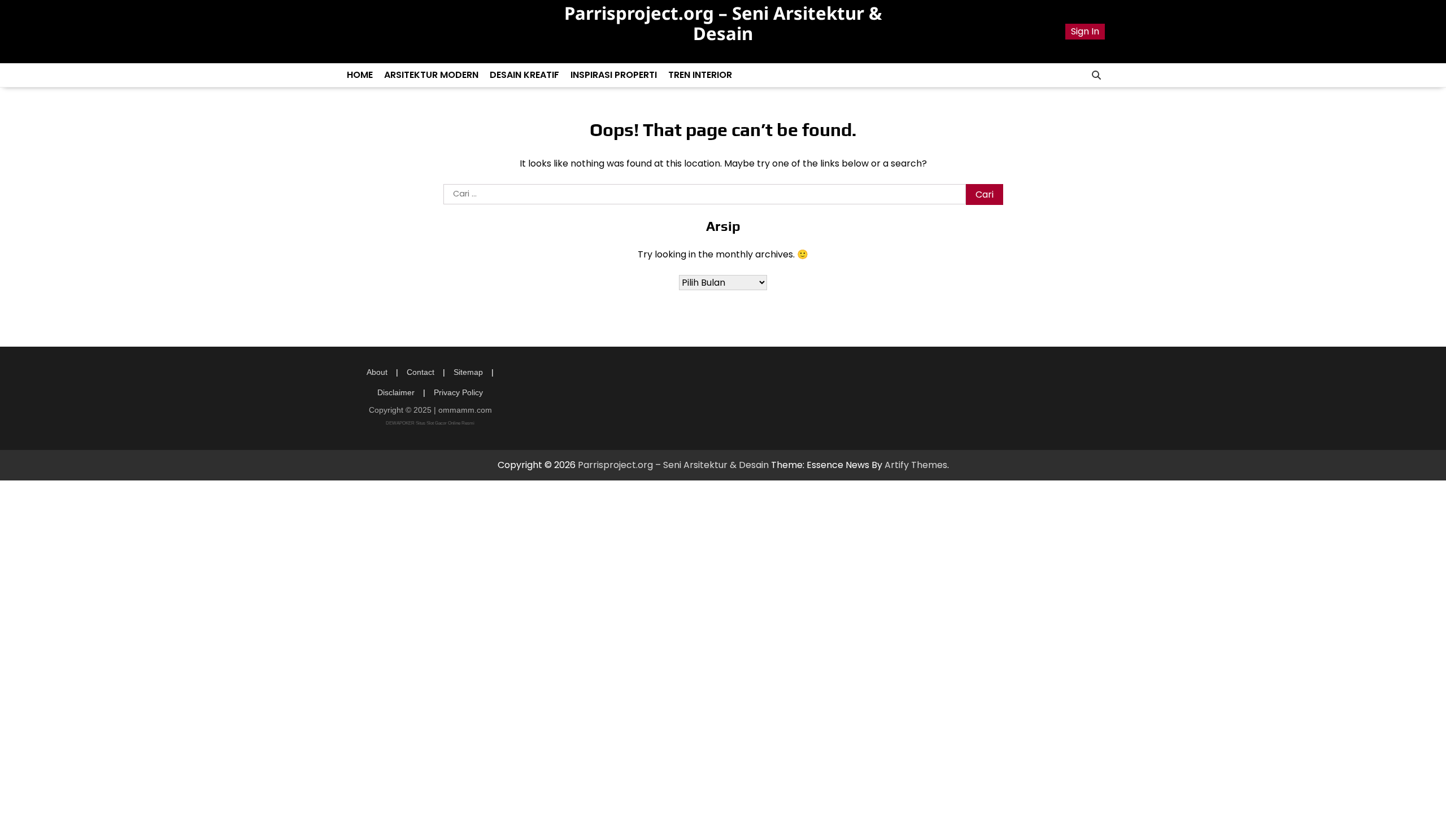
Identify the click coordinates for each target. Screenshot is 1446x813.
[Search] (1096, 75)
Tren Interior (700, 74)
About (377, 372)
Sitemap (468, 372)
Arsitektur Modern (431, 74)
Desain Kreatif (524, 74)
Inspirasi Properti (613, 74)
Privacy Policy (458, 392)
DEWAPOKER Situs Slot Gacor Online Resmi (430, 423)
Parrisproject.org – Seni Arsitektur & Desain (723, 23)
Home (360, 74)
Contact (420, 372)
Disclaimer (396, 392)
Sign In (1085, 31)
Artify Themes (916, 464)
